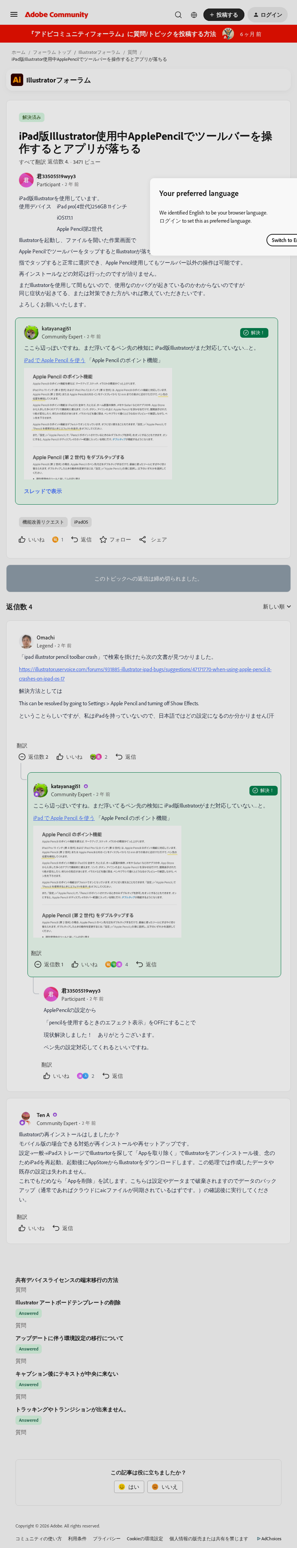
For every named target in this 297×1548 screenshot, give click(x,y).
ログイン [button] (170, 220)
